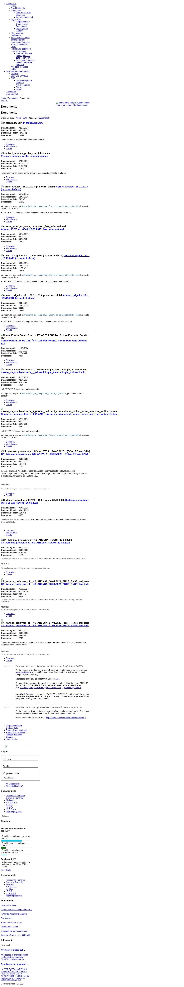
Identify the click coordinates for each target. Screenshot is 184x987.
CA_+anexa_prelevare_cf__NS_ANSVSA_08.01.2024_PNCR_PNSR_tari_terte (45, 584)
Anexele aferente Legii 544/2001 (15, 935)
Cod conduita (12, 728)
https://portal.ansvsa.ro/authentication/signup (66, 718)
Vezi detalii (6, 870)
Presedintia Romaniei (15, 796)
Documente (13, 98)
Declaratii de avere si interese (14, 931)
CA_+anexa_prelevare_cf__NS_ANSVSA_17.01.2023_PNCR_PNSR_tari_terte (45, 625)
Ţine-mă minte (12, 773)
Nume (18, 118)
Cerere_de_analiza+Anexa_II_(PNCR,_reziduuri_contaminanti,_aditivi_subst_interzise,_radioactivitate (59, 414)
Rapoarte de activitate (15, 732)
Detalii (9, 148)
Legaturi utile (12, 739)
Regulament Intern (14, 726)
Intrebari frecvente (14, 735)
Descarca (10, 144)
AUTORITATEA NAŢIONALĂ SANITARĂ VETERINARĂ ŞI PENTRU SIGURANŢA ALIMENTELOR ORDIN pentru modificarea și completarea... (15, 973)
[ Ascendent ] (44, 118)
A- (7, 100)
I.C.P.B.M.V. (11, 809)
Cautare (9, 737)
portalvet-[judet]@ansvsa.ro (32, 688)
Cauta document (80, 105)
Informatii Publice (8, 905)
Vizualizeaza (12, 146)
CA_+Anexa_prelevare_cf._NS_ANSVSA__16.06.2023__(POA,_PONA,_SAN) (44, 454)
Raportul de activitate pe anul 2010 (16, 910)
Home (3, 98)
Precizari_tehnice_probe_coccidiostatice (24, 156)
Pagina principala (63, 105)
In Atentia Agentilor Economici (14, 914)
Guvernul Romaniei (14, 798)
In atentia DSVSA (33, 123)
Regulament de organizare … (15, 964)
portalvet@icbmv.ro (72, 688)
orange (14, 979)
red (19, 979)
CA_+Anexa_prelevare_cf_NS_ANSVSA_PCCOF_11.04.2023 (35, 542)
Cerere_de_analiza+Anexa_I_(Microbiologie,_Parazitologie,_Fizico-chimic (43, 372)
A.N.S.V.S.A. (11, 802)
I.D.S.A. (9, 807)
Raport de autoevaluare (16, 730)
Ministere (10, 800)
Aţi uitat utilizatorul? (14, 786)
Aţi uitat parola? (13, 784)
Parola (6, 766)
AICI (57, 679)
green (8, 979)
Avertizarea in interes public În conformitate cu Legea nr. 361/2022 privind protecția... (14, 957)
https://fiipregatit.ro (14, 811)
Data (25, 118)
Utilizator (7, 759)
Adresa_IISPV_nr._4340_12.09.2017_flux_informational (32, 229)
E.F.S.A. (9, 805)
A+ (2, 100)
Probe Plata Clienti (9, 927)
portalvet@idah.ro (53, 688)
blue (3, 979)
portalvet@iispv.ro (23, 672)
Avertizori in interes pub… (13, 950)
